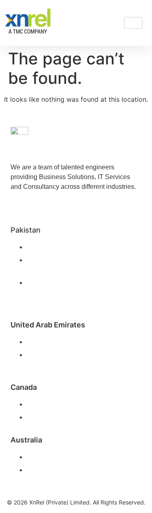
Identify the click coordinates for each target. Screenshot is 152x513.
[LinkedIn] (19, 203)
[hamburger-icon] (133, 23)
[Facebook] (37, 203)
